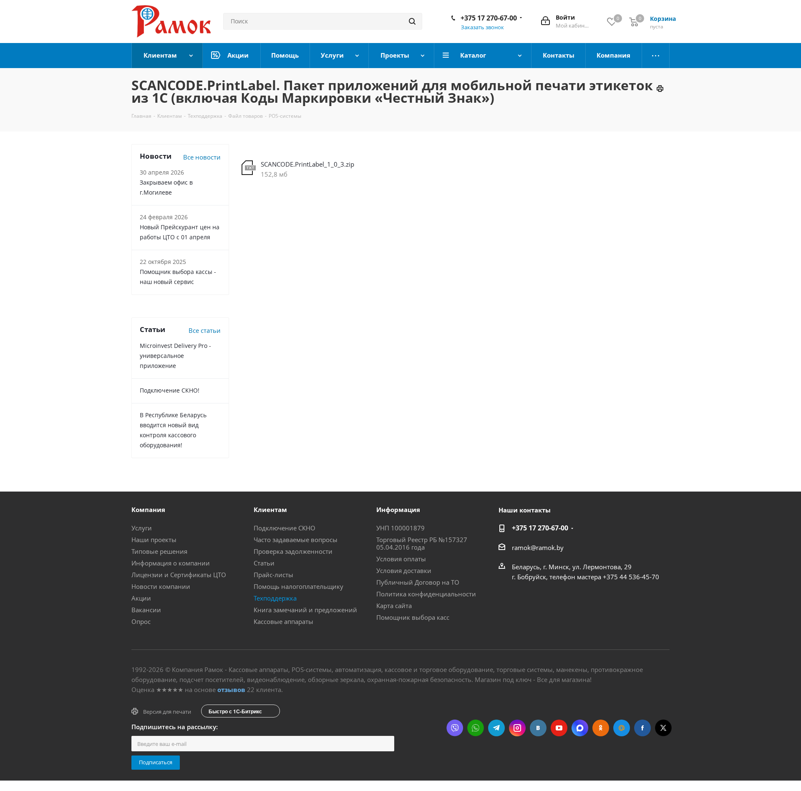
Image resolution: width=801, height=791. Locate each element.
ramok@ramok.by (538, 547)
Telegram (496, 728)
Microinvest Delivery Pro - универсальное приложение (175, 356)
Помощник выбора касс (412, 617)
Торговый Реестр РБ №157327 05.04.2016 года (421, 543)
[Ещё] (656, 55)
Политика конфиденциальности (426, 594)
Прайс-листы (273, 574)
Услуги (141, 528)
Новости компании (160, 586)
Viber (454, 728)
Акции (141, 598)
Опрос (141, 621)
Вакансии (146, 610)
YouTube (559, 728)
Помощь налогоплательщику (298, 586)
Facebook (642, 728)
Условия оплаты (401, 559)
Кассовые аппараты (283, 621)
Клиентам (270, 509)
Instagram (517, 728)
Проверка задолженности (293, 551)
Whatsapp (475, 728)
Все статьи (205, 330)
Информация (398, 509)
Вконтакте (538, 728)
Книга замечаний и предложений (305, 610)
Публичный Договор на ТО (417, 582)
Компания (148, 509)
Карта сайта (394, 605)
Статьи (264, 563)
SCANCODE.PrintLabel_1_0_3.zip (307, 164)
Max (580, 728)
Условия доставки (403, 570)
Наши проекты (153, 539)
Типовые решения (159, 551)
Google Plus (621, 728)
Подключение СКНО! (169, 390)
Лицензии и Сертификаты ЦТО (178, 574)
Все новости (202, 157)
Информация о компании (170, 563)
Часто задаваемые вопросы (296, 539)
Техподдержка (275, 598)
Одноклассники (600, 728)
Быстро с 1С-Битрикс (235, 711)
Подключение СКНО (284, 528)
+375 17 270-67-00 (489, 18)
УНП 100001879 (400, 528)
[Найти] (412, 21)
